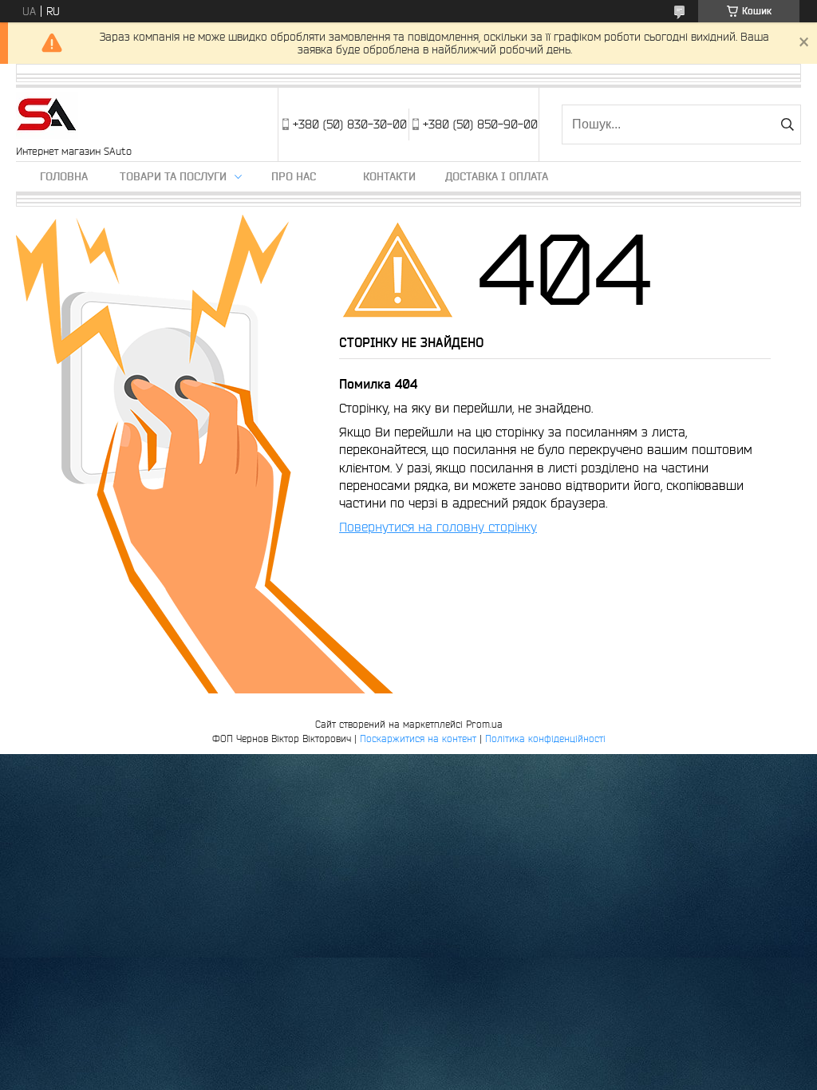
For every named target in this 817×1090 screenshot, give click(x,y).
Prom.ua (484, 724)
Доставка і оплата (496, 176)
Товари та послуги (173, 176)
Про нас (293, 176)
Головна (64, 176)
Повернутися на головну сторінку (438, 526)
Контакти (389, 176)
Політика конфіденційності (545, 738)
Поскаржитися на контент (418, 738)
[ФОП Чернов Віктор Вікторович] (47, 116)
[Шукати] (787, 124)
